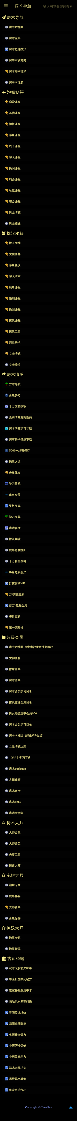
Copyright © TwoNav (38, 1107)
